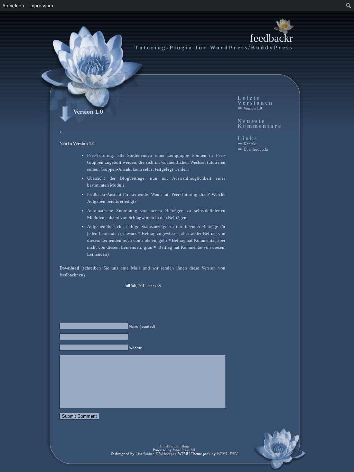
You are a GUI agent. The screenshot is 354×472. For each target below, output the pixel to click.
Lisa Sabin (144, 454)
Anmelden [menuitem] (13, 5)
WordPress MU (185, 450)
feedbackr (271, 38)
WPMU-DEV (227, 454)
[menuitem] (348, 5)
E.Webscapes (166, 454)
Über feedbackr (256, 149)
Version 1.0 (88, 111)
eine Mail (130, 268)
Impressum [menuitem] (41, 5)
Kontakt (250, 144)
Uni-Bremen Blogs (174, 446)
